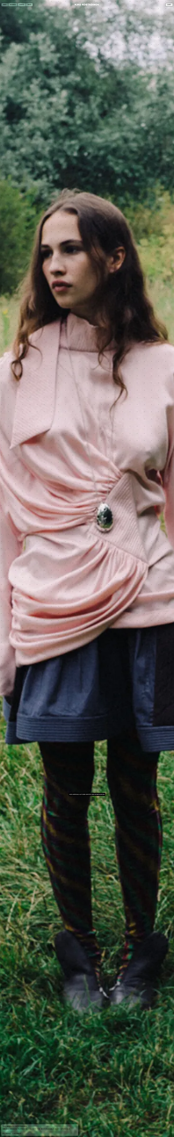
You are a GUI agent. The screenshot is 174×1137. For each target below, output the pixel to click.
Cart (169, 4)
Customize (16, 1133)
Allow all (6, 1133)
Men (4, 4)
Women (13, 4)
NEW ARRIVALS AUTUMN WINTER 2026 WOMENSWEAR (87, 794)
